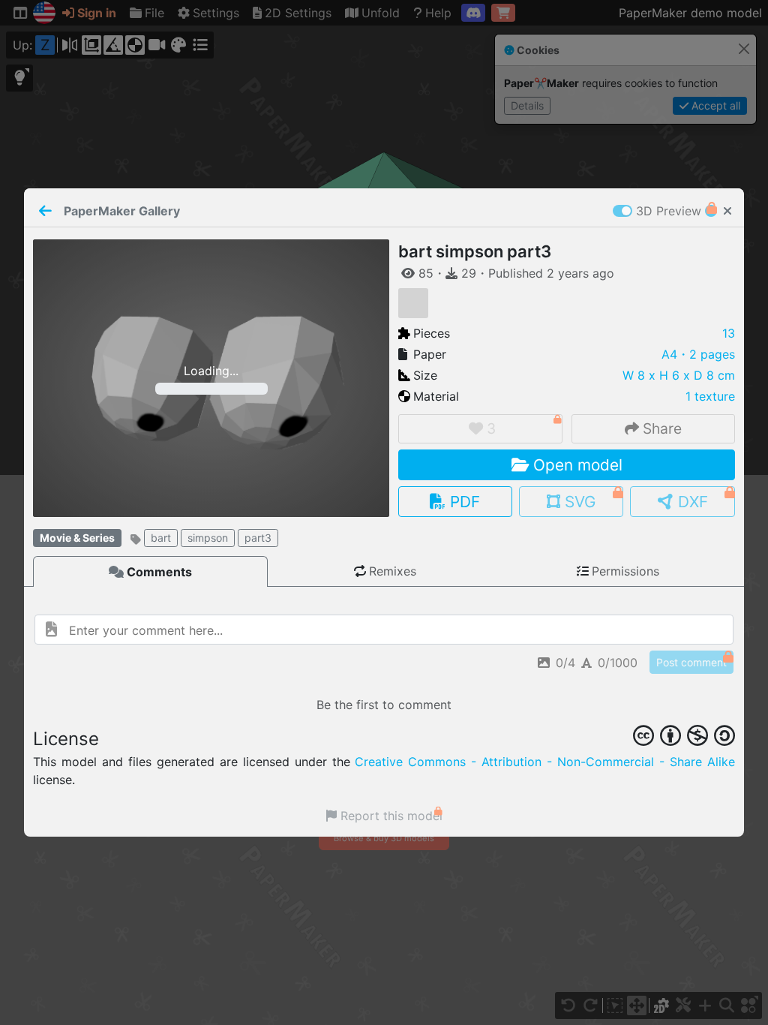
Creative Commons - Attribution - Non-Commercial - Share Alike (545, 761)
